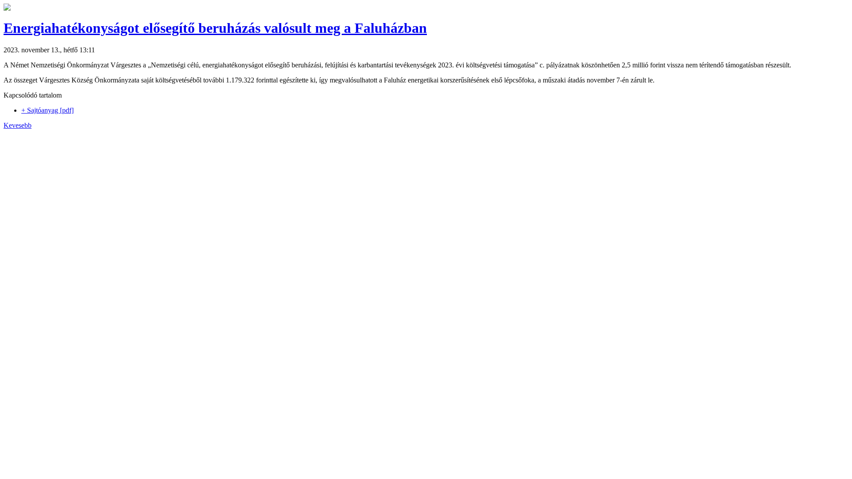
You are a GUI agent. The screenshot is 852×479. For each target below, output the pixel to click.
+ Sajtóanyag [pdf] (47, 110)
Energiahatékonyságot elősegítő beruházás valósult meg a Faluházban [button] (215, 28)
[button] (7, 8)
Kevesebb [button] (18, 125)
